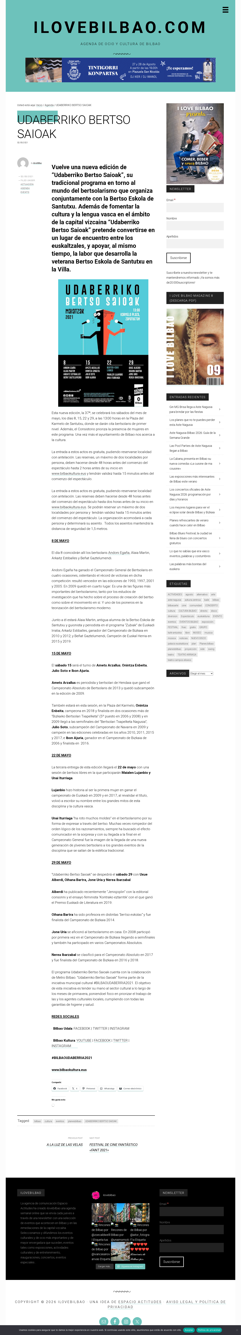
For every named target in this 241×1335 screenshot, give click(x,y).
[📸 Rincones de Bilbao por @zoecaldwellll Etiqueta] (101, 1232)
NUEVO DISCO (198, 638)
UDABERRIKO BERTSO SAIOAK (101, 1121)
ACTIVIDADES (175, 594)
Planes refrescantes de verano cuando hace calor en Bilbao (189, 523)
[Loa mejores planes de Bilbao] (195, 183)
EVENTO (217, 616)
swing (211, 649)
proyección (191, 649)
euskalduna (204, 616)
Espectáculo (187, 616)
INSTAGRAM (65, 1046)
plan (194, 643)
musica (208, 632)
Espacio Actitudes (140, 1302)
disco (214, 611)
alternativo (202, 594)
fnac (183, 627)
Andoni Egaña (119, 553)
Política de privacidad (209, 1330)
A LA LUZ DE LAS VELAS (65, 1145)
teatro (171, 654)
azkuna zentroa (193, 600)
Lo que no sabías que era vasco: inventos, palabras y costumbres (190, 553)
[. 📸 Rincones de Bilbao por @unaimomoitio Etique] (120, 1232)
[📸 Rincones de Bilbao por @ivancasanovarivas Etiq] (101, 1251)
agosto (189, 594)
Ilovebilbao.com (120, 27)
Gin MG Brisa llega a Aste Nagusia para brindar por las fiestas (191, 409)
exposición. (208, 622)
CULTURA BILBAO (188, 611)
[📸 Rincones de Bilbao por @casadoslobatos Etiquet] (139, 1212)
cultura (48, 1121)
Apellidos (172, 236)
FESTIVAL (173, 627)
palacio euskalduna (178, 643)
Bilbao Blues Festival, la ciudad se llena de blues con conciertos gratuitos (191, 538)
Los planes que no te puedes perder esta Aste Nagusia (192, 422)
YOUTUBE (83, 1040)
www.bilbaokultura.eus (69, 473)
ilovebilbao (37, 163)
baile (206, 600)
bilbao (37, 1121)
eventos (60, 1121)
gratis (193, 627)
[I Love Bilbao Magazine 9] (195, 384)
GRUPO (203, 627)
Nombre (171, 218)
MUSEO (197, 632)
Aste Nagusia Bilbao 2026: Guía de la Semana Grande (193, 435)
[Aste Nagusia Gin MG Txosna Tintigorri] (120, 81)
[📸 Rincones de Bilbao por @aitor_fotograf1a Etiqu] (139, 1232)
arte (213, 594)
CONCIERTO (211, 605)
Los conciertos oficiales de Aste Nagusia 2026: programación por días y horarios (190, 494)
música (172, 638)
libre (187, 632)
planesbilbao (74, 1121)
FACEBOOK (102, 1040)
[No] (237, 1330)
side (202, 649)
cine (184, 605)
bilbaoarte (173, 605)
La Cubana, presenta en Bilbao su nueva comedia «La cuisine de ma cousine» (191, 463)
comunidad (196, 605)
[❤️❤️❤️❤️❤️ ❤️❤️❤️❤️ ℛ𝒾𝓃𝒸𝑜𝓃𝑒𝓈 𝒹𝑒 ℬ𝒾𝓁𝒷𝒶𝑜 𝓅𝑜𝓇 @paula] (120, 1251)
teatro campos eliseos (179, 660)
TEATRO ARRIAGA (187, 654)
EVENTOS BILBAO (189, 622)
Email (171, 200)
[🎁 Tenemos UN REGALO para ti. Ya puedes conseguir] (101, 1212)
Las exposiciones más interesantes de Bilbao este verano (192, 479)
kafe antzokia (175, 632)
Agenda (25, 188)
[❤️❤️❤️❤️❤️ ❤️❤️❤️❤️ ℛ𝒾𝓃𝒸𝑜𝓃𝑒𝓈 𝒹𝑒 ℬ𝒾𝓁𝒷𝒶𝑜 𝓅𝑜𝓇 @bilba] (139, 1251)
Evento (25, 192)
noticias (183, 638)
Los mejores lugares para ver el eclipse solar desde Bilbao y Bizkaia (192, 510)
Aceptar (189, 1330)
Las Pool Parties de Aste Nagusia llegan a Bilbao (191, 448)
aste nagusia (174, 600)
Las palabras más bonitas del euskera (188, 566)
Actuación (27, 184)
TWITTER (120, 1040)
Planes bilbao (207, 643)
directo (203, 611)
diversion (172, 616)
